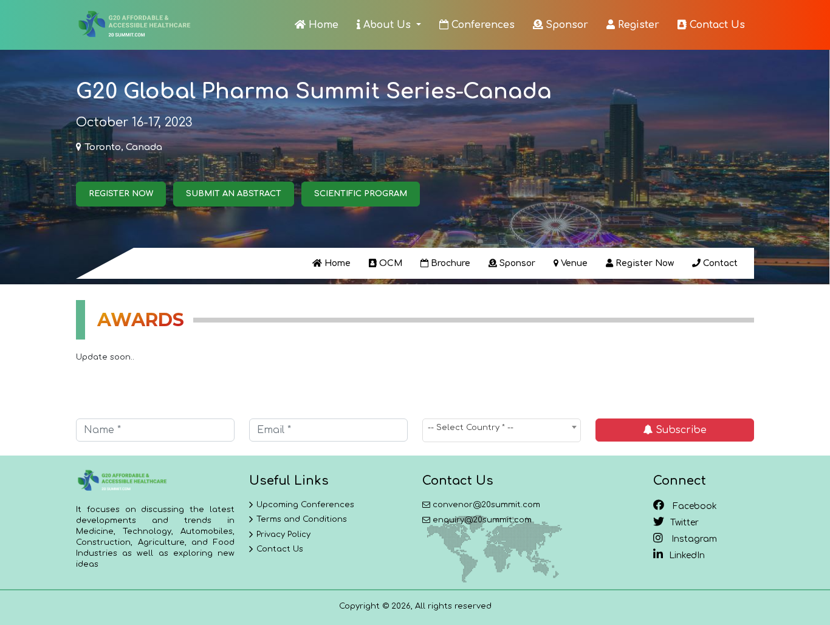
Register (637, 24)
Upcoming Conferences (305, 504)
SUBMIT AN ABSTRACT (233, 194)
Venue (573, 263)
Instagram (693, 539)
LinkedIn (687, 555)
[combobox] (501, 430)
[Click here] (133, 25)
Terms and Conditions (301, 519)
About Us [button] (387, 24)
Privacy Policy (283, 534)
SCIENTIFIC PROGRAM (360, 194)
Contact (719, 263)
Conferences (481, 24)
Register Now (643, 263)
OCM (389, 263)
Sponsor (565, 24)
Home (322, 24)
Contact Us (716, 24)
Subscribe (680, 430)
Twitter (684, 522)
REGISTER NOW (121, 194)
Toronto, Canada (123, 147)
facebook (693, 506)
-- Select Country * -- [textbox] (470, 427)
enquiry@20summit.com (482, 520)
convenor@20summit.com (486, 504)
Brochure (449, 263)
